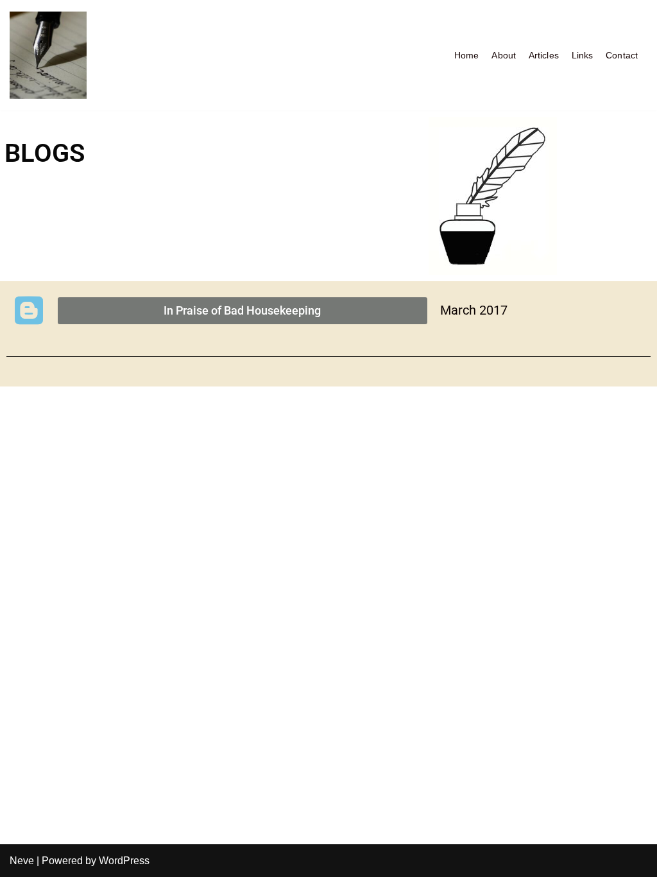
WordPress (124, 860)
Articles (544, 55)
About (503, 55)
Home (466, 55)
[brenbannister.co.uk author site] (48, 55)
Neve (22, 860)
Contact (622, 55)
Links (582, 55)
